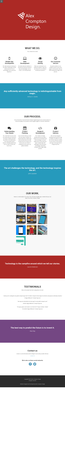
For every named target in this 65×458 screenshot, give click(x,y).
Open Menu (1, 1)
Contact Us (32, 355)
